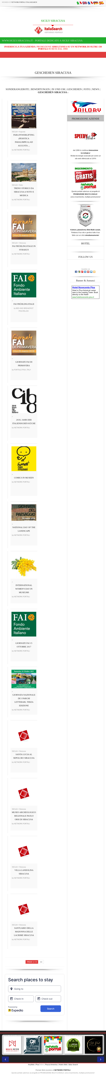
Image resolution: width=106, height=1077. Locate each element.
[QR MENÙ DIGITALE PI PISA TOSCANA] (12, 1045)
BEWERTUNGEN (40, 89)
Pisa (37, 1065)
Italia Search (73, 1065)
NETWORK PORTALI (62, 1070)
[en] (85, 3)
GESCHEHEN (74, 89)
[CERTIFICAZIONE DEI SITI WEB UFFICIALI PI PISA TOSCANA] (73, 1045)
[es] (101, 3)
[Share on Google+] (82, 272)
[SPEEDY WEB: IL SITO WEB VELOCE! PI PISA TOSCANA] (94, 1045)
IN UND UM (58, 89)
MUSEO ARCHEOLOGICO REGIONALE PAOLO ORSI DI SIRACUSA (24, 816)
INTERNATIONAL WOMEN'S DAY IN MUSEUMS (23, 589)
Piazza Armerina (51, 1065)
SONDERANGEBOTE (17, 89)
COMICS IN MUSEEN (24, 478)
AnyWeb (31, 1065)
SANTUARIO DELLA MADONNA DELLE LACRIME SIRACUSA (24, 931)
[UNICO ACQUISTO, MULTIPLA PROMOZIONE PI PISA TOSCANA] (33, 1045)
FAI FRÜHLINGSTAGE (24, 304)
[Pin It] (88, 272)
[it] (79, 3)
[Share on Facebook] (76, 272)
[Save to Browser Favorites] (94, 272)
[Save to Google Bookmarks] (79, 272)
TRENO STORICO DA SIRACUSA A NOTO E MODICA (24, 192)
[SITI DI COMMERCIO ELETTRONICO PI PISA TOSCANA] (53, 1045)
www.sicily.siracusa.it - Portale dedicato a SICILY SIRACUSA (42, 40)
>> (41, 962)
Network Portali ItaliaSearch (24, 2)
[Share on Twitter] (91, 272)
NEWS (95, 89)
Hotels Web (63, 1065)
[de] (96, 3)
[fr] (90, 3)
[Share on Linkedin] (85, 272)
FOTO (87, 89)
